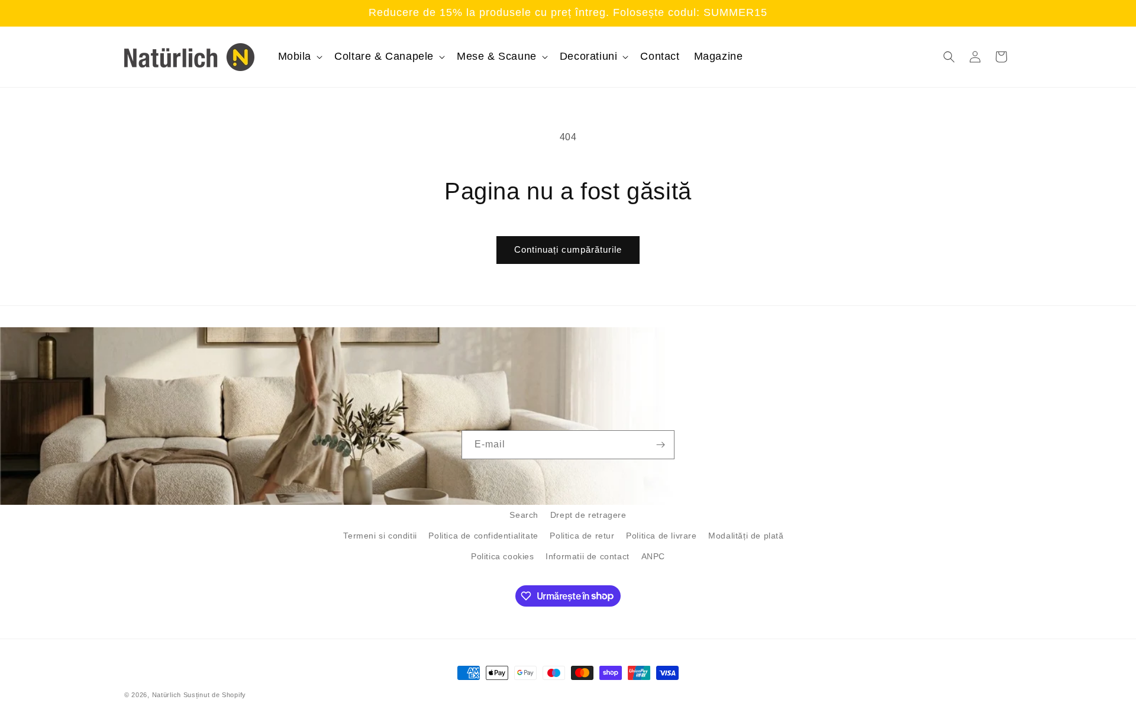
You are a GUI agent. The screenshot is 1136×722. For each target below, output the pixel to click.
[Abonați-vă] (660, 445)
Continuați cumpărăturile (568, 249)
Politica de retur (582, 535)
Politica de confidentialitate (483, 535)
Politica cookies (502, 556)
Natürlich (166, 694)
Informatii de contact (588, 556)
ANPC (653, 556)
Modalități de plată (745, 535)
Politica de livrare (661, 535)
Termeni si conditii (380, 535)
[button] (299, 56)
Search (523, 515)
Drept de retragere (588, 515)
